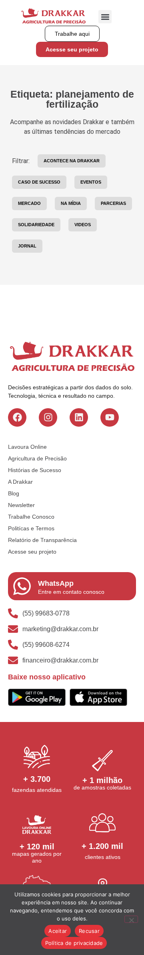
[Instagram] (48, 417)
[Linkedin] (79, 417)
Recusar (89, 931)
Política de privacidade (74, 943)
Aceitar (57, 931)
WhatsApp (56, 583)
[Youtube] (109, 417)
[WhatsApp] (22, 586)
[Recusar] (131, 919)
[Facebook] (17, 417)
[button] (105, 16)
